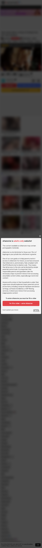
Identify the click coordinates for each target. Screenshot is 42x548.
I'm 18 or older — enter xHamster (21, 303)
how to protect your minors (10, 310)
